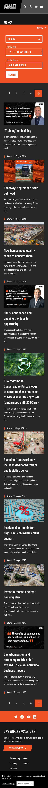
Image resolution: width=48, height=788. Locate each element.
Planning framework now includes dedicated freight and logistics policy (20, 464)
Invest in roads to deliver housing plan (20, 594)
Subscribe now (16, 747)
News (25, 758)
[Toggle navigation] (41, 6)
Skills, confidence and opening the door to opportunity (18, 318)
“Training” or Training (17, 130)
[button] (25, 6)
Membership (15, 758)
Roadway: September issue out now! (21, 190)
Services (13, 768)
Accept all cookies (25, 784)
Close (40, 27)
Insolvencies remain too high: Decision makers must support (21, 533)
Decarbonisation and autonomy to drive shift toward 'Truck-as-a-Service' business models (21, 662)
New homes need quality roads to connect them (19, 253)
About (25, 763)
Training (13, 763)
